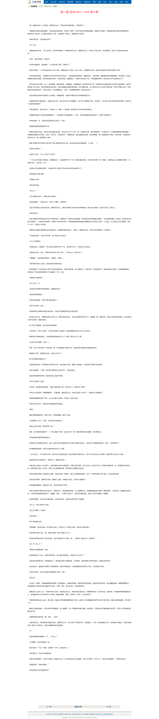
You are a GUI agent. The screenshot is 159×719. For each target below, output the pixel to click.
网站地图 (92, 714)
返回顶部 (110, 714)
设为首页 (98, 714)
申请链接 (85, 714)
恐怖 (94, 2)
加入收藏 (104, 714)
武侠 (115, 2)
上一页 (49, 707)
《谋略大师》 (47, 6)
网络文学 (87, 2)
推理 (99, 2)
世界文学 (62, 2)
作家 (126, 2)
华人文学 (54, 2)
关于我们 (55, 714)
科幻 (105, 2)
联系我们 (61, 714)
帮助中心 (79, 714)
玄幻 (110, 2)
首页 (46, 2)
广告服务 (73, 714)
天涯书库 (36, 2)
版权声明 (67, 714)
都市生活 (79, 2)
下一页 (108, 707)
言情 (121, 2)
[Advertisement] (79, 19)
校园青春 (70, 2)
